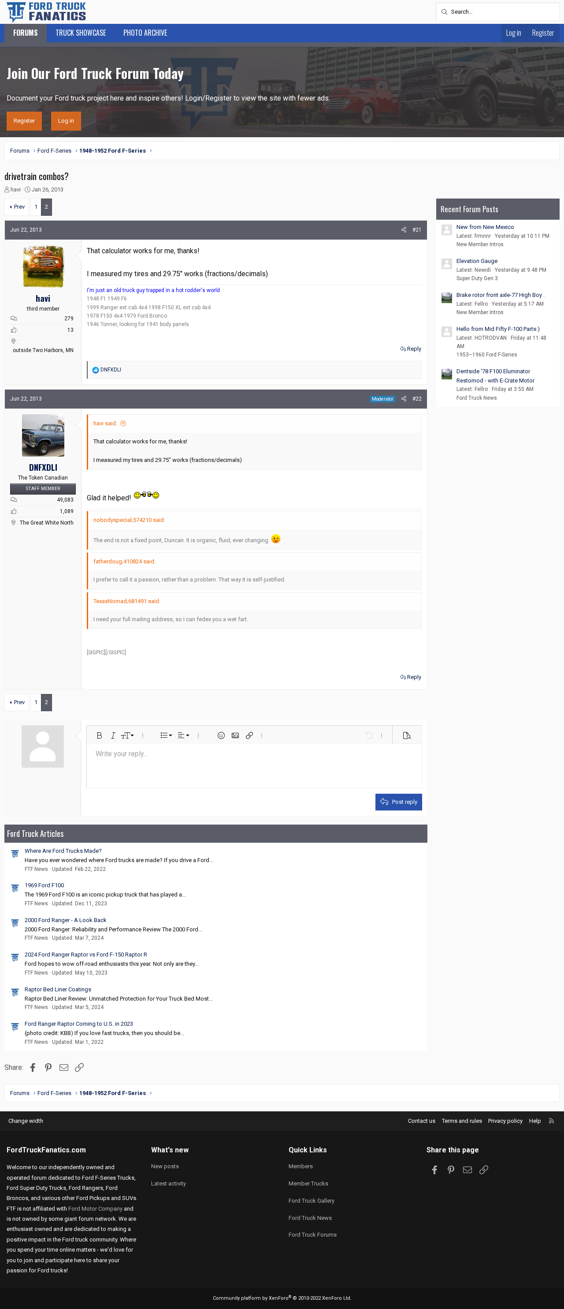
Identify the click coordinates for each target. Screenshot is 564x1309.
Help (535, 1121)
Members (301, 1166)
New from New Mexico (485, 227)
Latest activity (168, 1183)
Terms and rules (462, 1121)
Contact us (421, 1121)
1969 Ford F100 (44, 885)
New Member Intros (480, 244)
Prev (19, 206)
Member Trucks (308, 1183)
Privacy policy (505, 1121)
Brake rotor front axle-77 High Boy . (500, 295)
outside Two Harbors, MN (43, 350)
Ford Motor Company (95, 1208)
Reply (414, 348)
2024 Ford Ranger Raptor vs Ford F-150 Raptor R (86, 954)
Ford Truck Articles (35, 833)
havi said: (105, 423)
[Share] (403, 230)
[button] (99, 735)
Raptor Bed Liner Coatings (58, 989)
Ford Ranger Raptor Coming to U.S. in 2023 (79, 1023)
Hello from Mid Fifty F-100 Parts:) (498, 329)
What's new (170, 1150)
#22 (417, 399)
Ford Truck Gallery (311, 1200)
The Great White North (47, 523)
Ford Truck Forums (313, 1234)
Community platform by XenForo (282, 1298)
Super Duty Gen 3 (477, 278)
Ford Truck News (476, 398)
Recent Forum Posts (469, 208)
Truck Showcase (81, 32)
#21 (417, 230)
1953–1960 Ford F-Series (486, 355)
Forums (25, 32)
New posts (165, 1166)
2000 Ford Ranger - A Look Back (66, 920)
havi (16, 189)
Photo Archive (145, 32)
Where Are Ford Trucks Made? (63, 851)
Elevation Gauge (476, 261)
